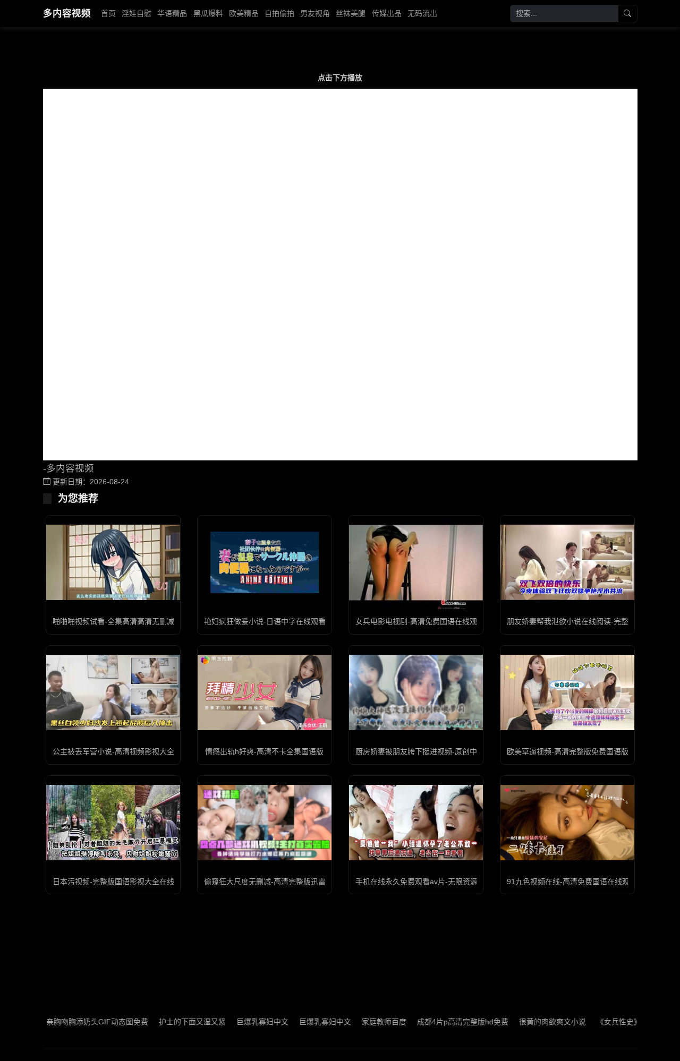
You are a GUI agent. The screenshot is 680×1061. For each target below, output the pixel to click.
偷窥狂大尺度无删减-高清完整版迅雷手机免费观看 (287, 881)
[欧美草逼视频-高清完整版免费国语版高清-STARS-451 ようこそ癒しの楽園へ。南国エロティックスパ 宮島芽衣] (567, 692)
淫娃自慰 (136, 13)
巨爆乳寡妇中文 (238, 1021)
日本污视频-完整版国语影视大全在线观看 (121, 881)
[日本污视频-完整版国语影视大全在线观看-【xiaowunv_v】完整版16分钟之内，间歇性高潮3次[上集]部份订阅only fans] (113, 822)
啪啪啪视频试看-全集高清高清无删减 (113, 621)
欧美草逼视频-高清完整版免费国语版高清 (575, 751)
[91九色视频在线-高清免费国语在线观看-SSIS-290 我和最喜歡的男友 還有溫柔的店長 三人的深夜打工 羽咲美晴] (567, 822)
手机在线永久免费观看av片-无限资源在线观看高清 (438, 881)
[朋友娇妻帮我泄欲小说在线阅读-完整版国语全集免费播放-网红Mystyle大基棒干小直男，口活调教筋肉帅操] (567, 562)
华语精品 (172, 13)
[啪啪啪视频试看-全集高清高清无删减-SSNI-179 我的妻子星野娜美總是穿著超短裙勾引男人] (113, 562)
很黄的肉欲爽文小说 (528, 1021)
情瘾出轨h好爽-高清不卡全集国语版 (264, 751)
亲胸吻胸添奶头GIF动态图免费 (73, 1021)
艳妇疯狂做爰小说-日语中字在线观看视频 (272, 621)
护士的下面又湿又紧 (168, 1021)
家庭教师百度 (360, 1021)
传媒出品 (387, 13)
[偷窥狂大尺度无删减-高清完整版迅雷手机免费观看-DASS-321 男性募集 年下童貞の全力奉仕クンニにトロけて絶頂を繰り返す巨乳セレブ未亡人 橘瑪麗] (265, 822)
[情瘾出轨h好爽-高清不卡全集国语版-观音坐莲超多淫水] (265, 692)
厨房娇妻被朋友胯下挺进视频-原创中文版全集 (431, 751)
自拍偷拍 (279, 13)
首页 (108, 13)
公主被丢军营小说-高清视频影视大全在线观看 (128, 751)
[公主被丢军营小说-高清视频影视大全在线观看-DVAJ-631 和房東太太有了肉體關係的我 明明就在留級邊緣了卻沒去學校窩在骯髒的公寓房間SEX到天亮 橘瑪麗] (113, 692)
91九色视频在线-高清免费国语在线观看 (572, 881)
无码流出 (422, 13)
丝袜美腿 (351, 13)
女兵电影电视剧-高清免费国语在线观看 (419, 621)
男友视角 (315, 13)
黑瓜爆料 (208, 13)
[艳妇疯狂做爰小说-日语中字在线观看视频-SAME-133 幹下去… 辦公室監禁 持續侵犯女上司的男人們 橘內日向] (265, 562)
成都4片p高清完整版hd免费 (438, 1021)
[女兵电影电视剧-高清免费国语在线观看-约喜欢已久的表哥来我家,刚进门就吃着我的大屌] (416, 562)
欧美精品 (244, 13)
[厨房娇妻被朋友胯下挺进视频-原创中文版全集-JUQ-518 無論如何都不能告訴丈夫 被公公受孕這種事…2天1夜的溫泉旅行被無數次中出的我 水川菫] (416, 692)
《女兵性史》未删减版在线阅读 (625, 1021)
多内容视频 (67, 13)
